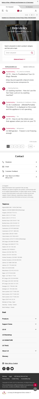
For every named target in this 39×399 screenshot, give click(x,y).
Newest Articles (29, 67)
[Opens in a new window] (4, 368)
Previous (30, 15)
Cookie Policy (15, 379)
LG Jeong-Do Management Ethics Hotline (18, 392)
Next (34, 15)
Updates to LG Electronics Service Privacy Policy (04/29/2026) (19, 17)
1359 (30, 146)
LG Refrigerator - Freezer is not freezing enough (21, 132)
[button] (19, 324)
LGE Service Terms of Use (21, 376)
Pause (32, 15)
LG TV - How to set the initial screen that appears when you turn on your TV (21, 120)
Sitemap (4, 376)
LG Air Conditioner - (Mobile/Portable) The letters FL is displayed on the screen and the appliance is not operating (21, 106)
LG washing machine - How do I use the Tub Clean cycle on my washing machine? (21, 92)
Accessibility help (25, 379)
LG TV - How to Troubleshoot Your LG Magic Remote (20, 75)
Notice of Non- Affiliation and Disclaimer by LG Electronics (17, 2)
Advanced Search (18, 59)
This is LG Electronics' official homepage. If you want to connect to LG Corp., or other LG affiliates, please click (19, 386)
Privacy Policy (6, 379)
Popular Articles (11, 67)
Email (4, 312)
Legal (10, 376)
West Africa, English (11, 363)
